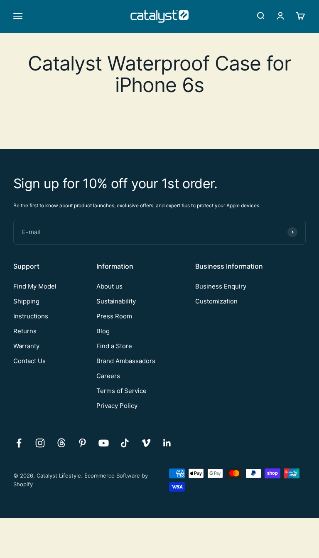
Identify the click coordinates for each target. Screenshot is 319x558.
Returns (25, 331)
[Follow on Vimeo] (146, 443)
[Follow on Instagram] (40, 443)
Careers (108, 376)
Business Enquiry (220, 286)
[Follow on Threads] (61, 443)
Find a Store (114, 346)
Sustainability (116, 301)
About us (109, 286)
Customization (216, 301)
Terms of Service (121, 391)
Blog (103, 331)
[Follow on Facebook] (19, 443)
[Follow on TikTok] (124, 443)
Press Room (114, 316)
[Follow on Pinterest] (82, 443)
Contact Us (29, 361)
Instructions (30, 316)
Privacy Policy (116, 406)
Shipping (26, 301)
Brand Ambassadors (125, 361)
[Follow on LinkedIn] (167, 443)
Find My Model (34, 286)
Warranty (26, 346)
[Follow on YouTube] (103, 443)
